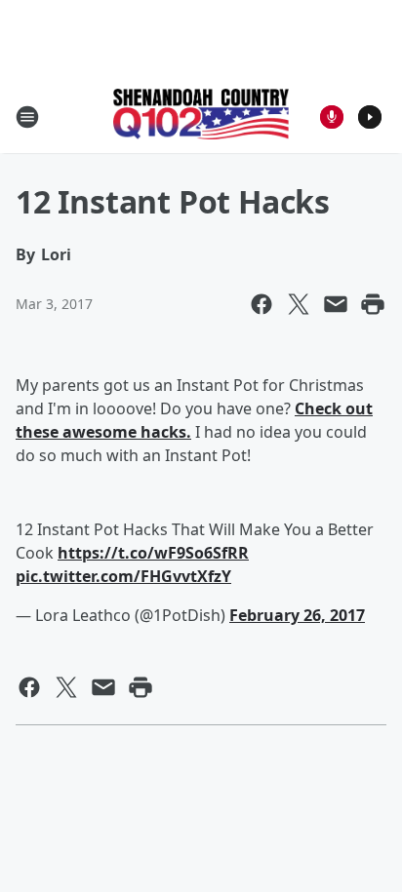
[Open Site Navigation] (27, 117)
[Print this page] (372, 304)
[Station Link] (201, 116)
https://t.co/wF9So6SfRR (153, 552)
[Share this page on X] (298, 304)
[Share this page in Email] (335, 304)
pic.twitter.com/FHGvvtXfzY (123, 576)
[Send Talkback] (331, 117)
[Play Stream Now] (370, 117)
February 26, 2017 (297, 615)
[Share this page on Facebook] (261, 304)
